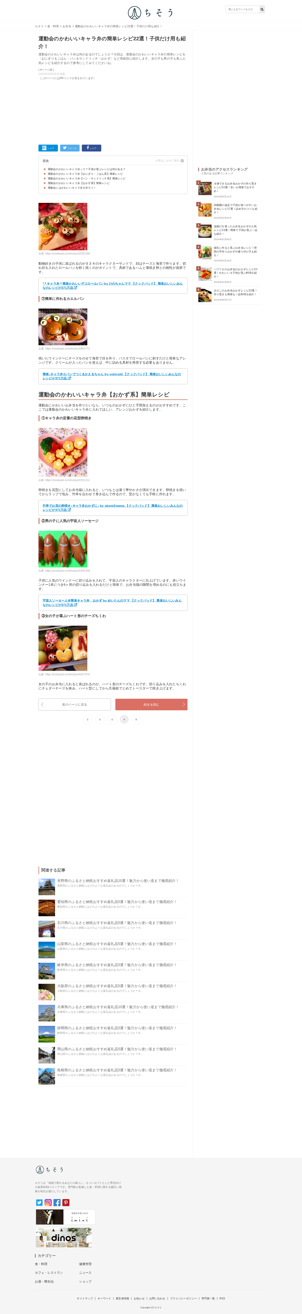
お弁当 (67, 26)
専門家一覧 (208, 1298)
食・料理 (53, 26)
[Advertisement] (113, 111)
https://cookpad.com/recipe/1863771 (67, 348)
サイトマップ (85, 1298)
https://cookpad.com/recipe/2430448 (67, 570)
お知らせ (139, 1298)
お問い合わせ (157, 1298)
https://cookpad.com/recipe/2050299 (67, 253)
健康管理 (85, 1264)
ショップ (85, 1281)
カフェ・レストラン (49, 1272)
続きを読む (151, 704)
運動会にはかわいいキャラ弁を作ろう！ (72, 187)
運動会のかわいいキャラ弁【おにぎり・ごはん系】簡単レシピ (85, 173)
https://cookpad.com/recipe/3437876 (67, 674)
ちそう (39, 26)
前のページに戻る (74, 704)
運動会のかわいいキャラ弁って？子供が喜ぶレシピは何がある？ (87, 169)
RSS (222, 1298)
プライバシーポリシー (183, 1298)
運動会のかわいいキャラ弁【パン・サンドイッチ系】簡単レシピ (87, 178)
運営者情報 (122, 1298)
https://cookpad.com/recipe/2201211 (67, 480)
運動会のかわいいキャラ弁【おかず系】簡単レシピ (79, 183)
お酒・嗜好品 (44, 1281)
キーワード (104, 1298)
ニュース (85, 1272)
